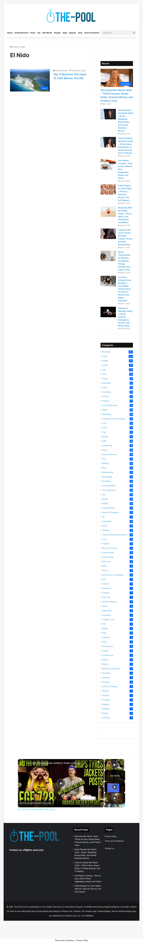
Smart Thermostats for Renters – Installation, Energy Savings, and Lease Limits (124, 261)
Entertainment (21, 33)
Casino (105, 365)
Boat (104, 633)
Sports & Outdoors (110, 512)
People (57, 33)
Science (105, 695)
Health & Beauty (109, 602)
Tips (104, 432)
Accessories (107, 646)
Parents (105, 593)
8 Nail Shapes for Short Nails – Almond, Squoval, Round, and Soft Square (88, 889)
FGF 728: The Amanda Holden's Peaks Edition (53, 763)
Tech (80, 33)
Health (105, 361)
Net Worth (47, 33)
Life (38, 33)
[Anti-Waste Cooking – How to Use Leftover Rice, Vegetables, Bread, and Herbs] (108, 164)
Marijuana (106, 588)
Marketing (106, 414)
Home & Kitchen (91, 33)
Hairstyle (106, 637)
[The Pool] (71, 16)
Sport (104, 410)
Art (103, 517)
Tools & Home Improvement (114, 535)
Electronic (106, 561)
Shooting (106, 673)
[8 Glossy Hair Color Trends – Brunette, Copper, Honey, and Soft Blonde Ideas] (108, 234)
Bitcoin (105, 664)
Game (105, 387)
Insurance (106, 615)
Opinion (105, 691)
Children (106, 530)
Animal (105, 499)
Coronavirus (107, 655)
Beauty (72, 33)
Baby (104, 566)
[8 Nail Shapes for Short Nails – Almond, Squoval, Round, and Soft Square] (108, 189)
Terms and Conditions (114, 841)
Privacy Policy (110, 836)
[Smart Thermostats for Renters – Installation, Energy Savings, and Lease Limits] (108, 256)
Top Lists (106, 597)
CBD (104, 441)
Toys (104, 539)
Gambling (106, 392)
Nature (105, 660)
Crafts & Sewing (109, 686)
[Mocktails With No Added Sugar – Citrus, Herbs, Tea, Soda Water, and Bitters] (108, 211)
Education (106, 383)
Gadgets (106, 709)
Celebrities (107, 521)
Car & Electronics (110, 405)
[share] (98, 761)
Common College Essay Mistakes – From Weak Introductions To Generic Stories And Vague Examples (124, 289)
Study (105, 606)
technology (107, 477)
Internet (105, 584)
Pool (104, 459)
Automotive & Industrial (112, 575)
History (105, 713)
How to (105, 570)
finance (105, 396)
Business (106, 352)
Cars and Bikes (109, 486)
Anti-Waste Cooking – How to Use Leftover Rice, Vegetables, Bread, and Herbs (88, 879)
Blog (104, 468)
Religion (105, 704)
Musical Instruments (111, 668)
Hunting (105, 677)
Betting (105, 463)
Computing (107, 445)
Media (105, 628)
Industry (106, 544)
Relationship (107, 472)
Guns (104, 642)
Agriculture (107, 610)
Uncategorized (108, 490)
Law (104, 423)
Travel (105, 378)
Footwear (106, 700)
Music (105, 526)
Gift (103, 579)
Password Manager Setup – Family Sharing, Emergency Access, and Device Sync (125, 317)
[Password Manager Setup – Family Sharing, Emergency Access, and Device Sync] (108, 312)
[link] (22, 763)
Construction (108, 557)
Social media (108, 552)
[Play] (114, 787)
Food (32, 33)
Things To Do (108, 619)
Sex (104, 494)
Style (65, 33)
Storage (105, 682)
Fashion (105, 401)
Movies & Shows (109, 548)
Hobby (105, 503)
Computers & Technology (113, 419)
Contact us (109, 848)
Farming (105, 718)
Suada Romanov (61, 70)
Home (10, 33)
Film (104, 624)
